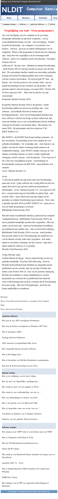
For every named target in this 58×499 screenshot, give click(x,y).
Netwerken (43, 17)
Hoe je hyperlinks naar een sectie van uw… (21, 408)
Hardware (26, 17)
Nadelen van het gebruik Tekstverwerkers (20, 419)
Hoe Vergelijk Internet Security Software (19, 348)
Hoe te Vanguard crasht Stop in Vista (17, 437)
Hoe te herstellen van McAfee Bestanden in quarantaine (25, 360)
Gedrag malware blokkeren (13, 337)
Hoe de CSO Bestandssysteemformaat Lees (20, 443)
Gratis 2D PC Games (10, 448)
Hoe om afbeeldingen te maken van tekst (20, 397)
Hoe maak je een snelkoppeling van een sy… (21, 392)
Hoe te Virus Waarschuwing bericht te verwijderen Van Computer (25, 301)
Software (23, 24)
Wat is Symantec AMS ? (12, 331)
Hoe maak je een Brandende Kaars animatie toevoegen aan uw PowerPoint (28, 456)
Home (9, 17)
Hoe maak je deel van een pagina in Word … (21, 386)
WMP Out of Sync (9, 477)
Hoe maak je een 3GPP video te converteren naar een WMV (27, 431)
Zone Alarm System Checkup (12, 309)
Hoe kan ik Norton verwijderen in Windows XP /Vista (24, 326)
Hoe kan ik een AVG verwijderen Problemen (20, 320)
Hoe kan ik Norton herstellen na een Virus (20, 365)
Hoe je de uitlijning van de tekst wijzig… (19, 376)
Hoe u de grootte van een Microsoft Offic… (21, 402)
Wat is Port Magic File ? (12, 354)
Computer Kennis (9, 24)
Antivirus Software (37, 24)
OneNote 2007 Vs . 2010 (12, 463)
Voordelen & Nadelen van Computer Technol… (22, 413)
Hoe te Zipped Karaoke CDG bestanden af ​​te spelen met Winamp (25, 470)
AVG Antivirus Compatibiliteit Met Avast (19, 343)
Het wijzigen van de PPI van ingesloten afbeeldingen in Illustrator (25, 484)
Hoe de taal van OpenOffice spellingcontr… (21, 381)
